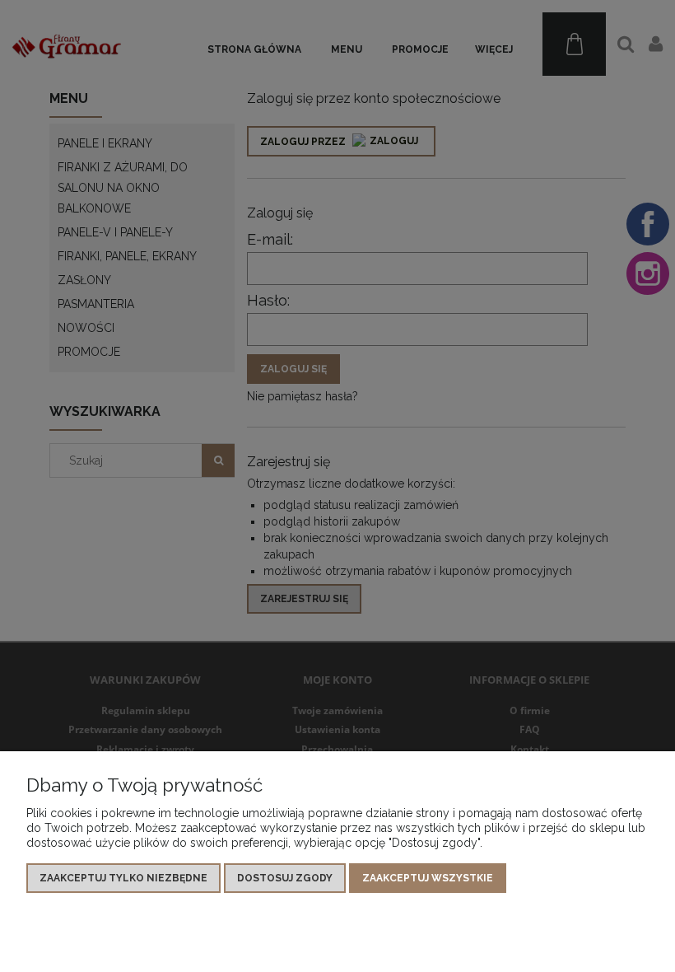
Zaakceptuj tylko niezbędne (123, 878)
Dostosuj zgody (285, 878)
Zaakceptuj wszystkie (427, 878)
